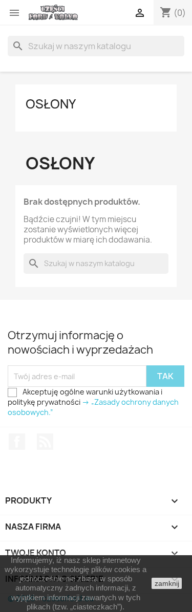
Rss (45, 441)
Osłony (51, 104)
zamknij (167, 583)
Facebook (17, 441)
